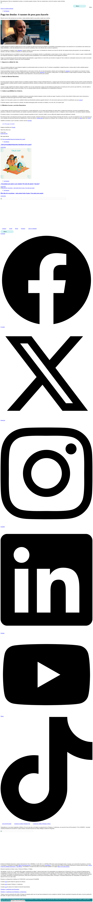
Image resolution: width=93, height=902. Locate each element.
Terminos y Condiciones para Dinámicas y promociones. (14, 891)
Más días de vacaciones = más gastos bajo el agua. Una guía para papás (22, 193)
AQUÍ (89, 118)
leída (81, 118)
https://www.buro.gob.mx (24, 865)
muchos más (40, 118)
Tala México (48, 865)
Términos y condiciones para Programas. (10, 889)
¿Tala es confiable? (32, 228)
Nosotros (23, 228)
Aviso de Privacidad (6, 823)
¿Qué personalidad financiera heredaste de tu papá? (16, 144)
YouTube (29, 120)
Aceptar (13, 900)
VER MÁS (3, 147)
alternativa (42, 72)
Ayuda (10, 228)
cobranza (67, 71)
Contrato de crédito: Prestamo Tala (22, 823)
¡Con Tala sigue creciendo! (8, 124)
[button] (90, 6)
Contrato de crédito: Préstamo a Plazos (42, 823)
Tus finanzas (6, 11)
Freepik (13, 127)
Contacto (4, 228)
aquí (6, 881)
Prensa (16, 228)
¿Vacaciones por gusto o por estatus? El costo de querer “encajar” (20, 184)
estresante (19, 50)
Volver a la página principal (7, 8)
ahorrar (80, 100)
